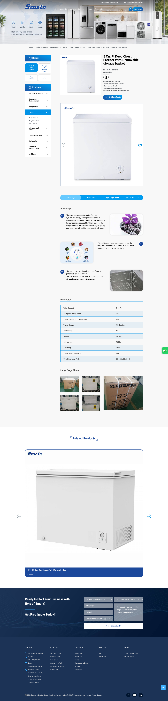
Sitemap (99, 695)
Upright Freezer (34, 121)
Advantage (71, 197)
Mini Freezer (33, 124)
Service (81, 9)
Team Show (54, 660)
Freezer (64, 47)
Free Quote (138, 9)
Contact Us (99, 9)
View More (30, 574)
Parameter (91, 197)
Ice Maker (32, 154)
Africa (44, 78)
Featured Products (36, 93)
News (90, 9)
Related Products (132, 197)
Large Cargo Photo (112, 197)
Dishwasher (33, 141)
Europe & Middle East (44, 68)
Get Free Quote (115, 97)
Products (72, 9)
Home (54, 9)
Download (102, 656)
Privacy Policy (91, 695)
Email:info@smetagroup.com (133, 2)
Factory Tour (54, 669)
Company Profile (55, 653)
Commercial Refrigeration (34, 100)
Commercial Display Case (34, 147)
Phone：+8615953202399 (109, 2)
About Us (63, 9)
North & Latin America (51, 47)
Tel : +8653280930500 (35, 653)
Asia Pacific (31, 78)
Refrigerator (33, 107)
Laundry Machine (35, 135)
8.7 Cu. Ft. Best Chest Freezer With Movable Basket (46, 570)
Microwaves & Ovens (34, 129)
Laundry (77, 666)
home (30, 47)
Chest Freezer (74, 47)
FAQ (100, 653)
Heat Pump (78, 653)
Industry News (129, 656)
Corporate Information (131, 653)
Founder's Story (55, 656)
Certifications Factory (57, 666)
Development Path (56, 663)
